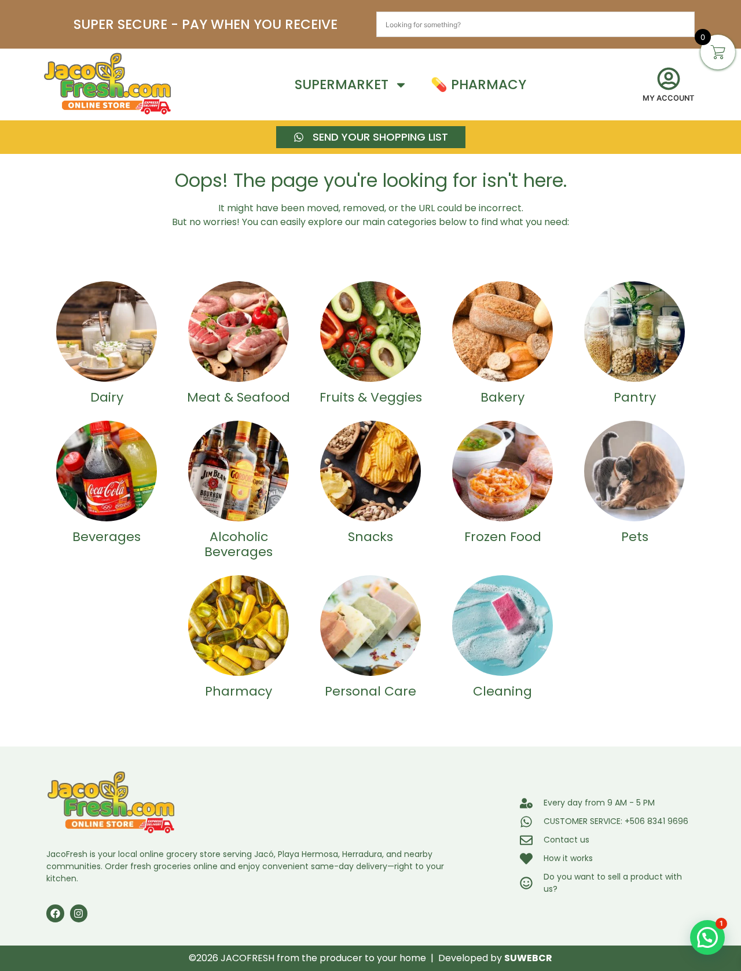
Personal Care (370, 691)
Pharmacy (238, 691)
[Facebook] (55, 913)
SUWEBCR (528, 958)
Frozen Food (502, 537)
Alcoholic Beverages (238, 544)
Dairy (106, 397)
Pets (634, 537)
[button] (707, 937)
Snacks (370, 537)
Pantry (635, 397)
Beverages (106, 537)
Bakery (502, 397)
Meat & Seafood (238, 397)
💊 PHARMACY (478, 84)
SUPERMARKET (341, 84)
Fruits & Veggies (371, 397)
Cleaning (502, 691)
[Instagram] (79, 913)
